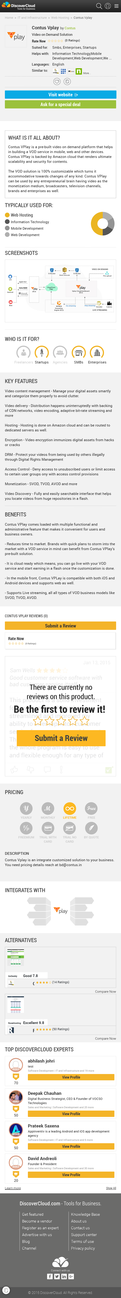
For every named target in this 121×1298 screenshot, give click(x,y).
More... (87, 73)
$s (20, 6)
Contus (70, 28)
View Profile (71, 1077)
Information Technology (30, 222)
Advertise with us (37, 1234)
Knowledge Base (85, 1214)
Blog (26, 1241)
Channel (29, 1248)
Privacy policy (83, 1248)
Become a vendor (37, 1221)
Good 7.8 (30, 975)
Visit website (61, 94)
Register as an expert (40, 1227)
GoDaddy (12, 976)
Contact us (80, 1227)
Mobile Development (27, 228)
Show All (111, 1188)
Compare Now (105, 991)
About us (79, 1221)
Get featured (32, 1214)
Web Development (25, 234)
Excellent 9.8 (33, 1022)
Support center (84, 1234)
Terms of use (82, 1241)
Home (9, 17)
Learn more (13, 1188)
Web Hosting (22, 215)
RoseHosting (14, 1023)
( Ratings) (72, 40)
